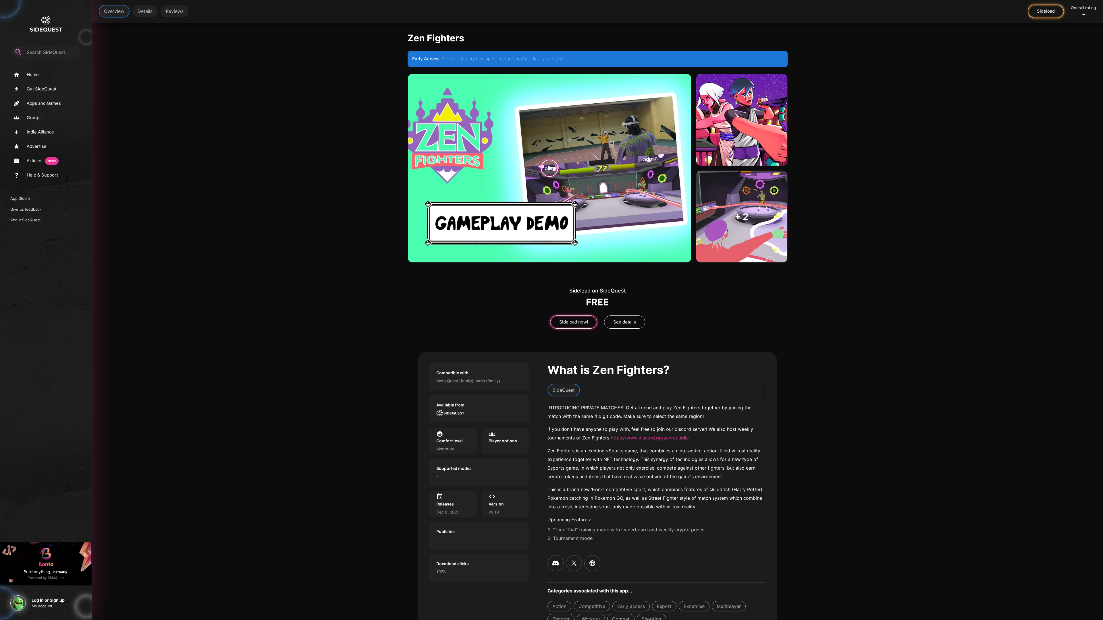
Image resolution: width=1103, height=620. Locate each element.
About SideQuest (25, 220)
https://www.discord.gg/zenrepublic (650, 438)
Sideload (1046, 11)
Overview (114, 11)
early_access (631, 606)
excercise (694, 606)
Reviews (175, 11)
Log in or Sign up (48, 600)
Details (145, 11)
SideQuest (564, 390)
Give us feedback (25, 209)
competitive (592, 606)
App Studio (20, 198)
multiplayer (729, 606)
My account (42, 606)
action (559, 606)
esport (664, 606)
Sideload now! (573, 322)
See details (624, 322)
